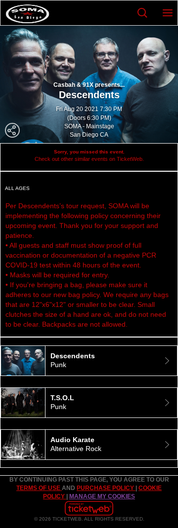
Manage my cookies (102, 496)
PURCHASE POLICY (106, 488)
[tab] (89, 360)
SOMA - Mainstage (89, 126)
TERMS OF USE (39, 488)
